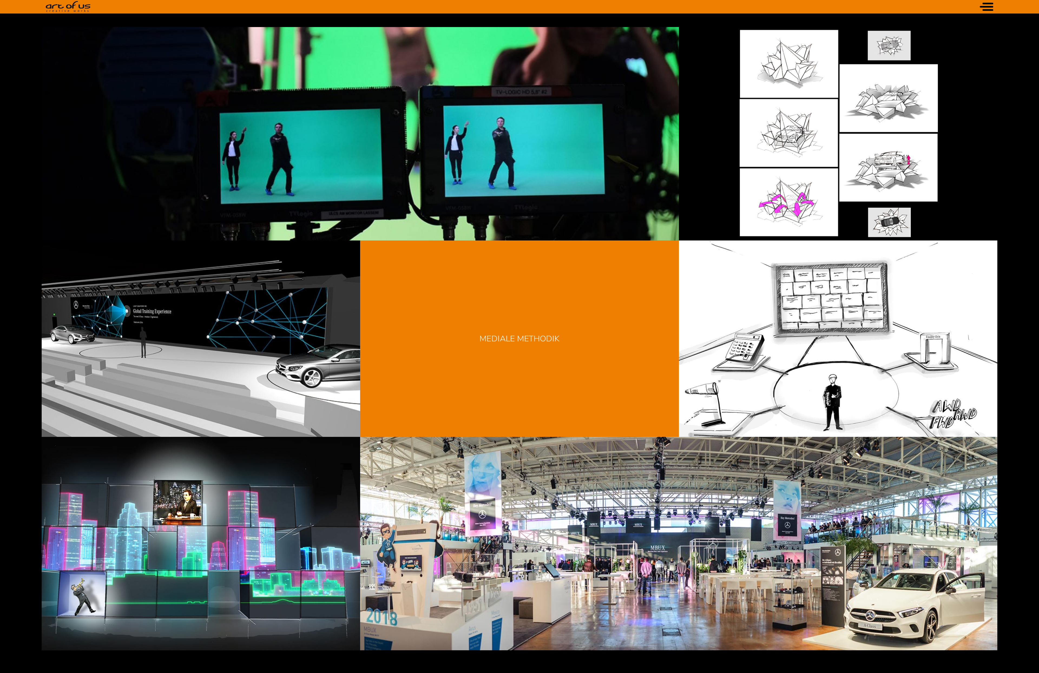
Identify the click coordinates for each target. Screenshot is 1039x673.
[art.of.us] (68, 7)
